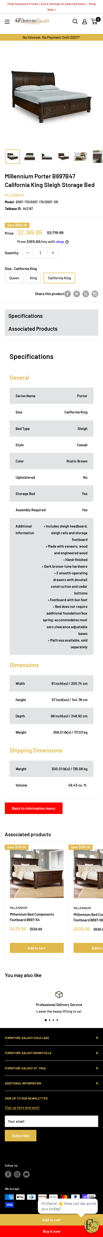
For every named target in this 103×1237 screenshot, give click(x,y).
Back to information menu (33, 808)
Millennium (14, 195)
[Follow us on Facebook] (8, 1174)
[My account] (84, 21)
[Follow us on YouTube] (26, 1174)
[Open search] (75, 21)
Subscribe (20, 1135)
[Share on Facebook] (67, 293)
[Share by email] (95, 293)
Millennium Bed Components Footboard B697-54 (32, 917)
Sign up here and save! (22, 1107)
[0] (94, 21)
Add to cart (37, 948)
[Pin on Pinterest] (76, 293)
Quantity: (12, 253)
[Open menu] (7, 22)
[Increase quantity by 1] (53, 253)
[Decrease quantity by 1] (28, 253)
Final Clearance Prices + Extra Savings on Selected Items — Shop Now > (51, 6)
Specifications (25, 316)
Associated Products (32, 328)
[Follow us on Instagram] (17, 1174)
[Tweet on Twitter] (85, 293)
